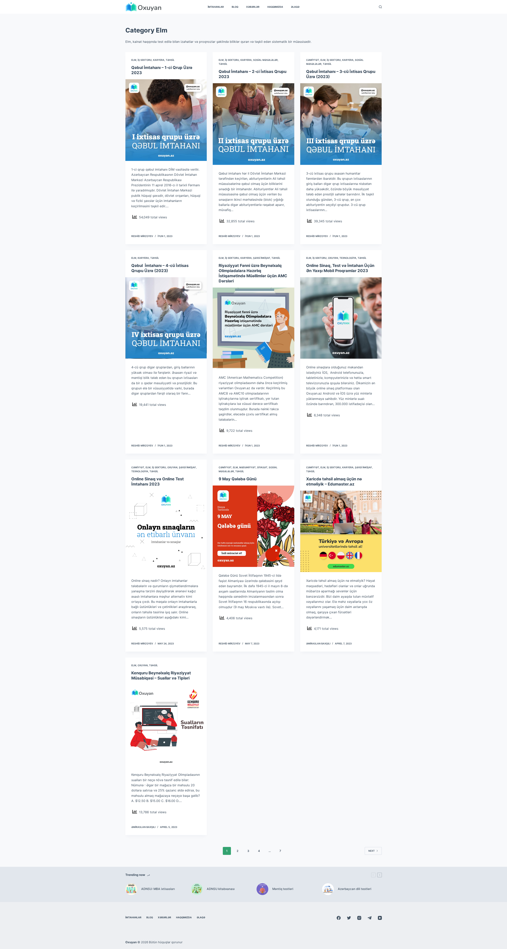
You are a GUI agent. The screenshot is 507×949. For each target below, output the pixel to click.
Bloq (235, 6)
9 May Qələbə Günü (237, 479)
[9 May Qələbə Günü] (253, 526)
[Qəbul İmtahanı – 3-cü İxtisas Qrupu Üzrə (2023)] (341, 124)
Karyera (158, 59)
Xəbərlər (252, 6)
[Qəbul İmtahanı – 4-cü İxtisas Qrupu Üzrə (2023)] (166, 318)
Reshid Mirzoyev (142, 236)
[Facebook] (339, 918)
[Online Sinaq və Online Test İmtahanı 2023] (166, 531)
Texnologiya (347, 257)
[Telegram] (370, 918)
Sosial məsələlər (265, 59)
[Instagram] (359, 918)
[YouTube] (380, 918)
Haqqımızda (275, 6)
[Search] (380, 6)
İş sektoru (145, 59)
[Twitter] (349, 918)
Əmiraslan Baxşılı (318, 643)
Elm (133, 59)
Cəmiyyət (312, 59)
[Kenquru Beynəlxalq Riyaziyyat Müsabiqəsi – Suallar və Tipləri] (166, 725)
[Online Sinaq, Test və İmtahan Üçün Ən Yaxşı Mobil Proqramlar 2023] (341, 318)
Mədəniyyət (247, 467)
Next (371, 850)
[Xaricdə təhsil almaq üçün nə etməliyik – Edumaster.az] (341, 531)
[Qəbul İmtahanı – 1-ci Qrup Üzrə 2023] (166, 120)
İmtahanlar (216, 6)
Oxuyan (333, 257)
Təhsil (170, 59)
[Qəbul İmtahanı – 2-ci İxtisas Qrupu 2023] (253, 124)
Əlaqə (295, 6)
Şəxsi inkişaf (261, 257)
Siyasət (262, 467)
